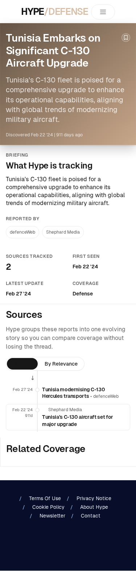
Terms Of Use (45, 498)
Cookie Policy (48, 507)
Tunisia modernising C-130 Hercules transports (73, 393)
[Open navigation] (103, 12)
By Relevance (61, 364)
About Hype (94, 507)
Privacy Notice (94, 498)
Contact (90, 516)
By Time (22, 364)
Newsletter (52, 516)
